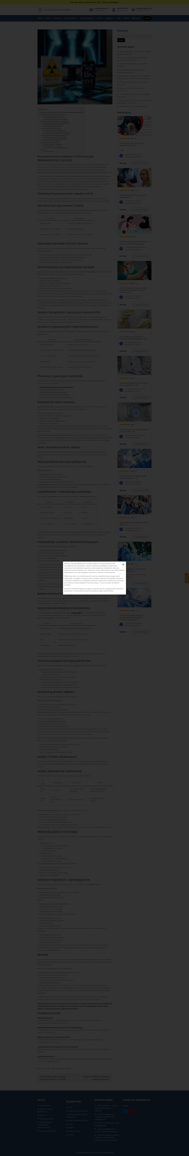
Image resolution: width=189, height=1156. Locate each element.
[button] (123, 564)
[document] (94, 578)
